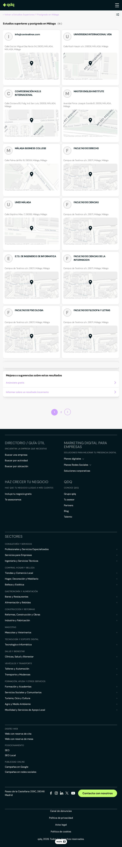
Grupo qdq (70, 493)
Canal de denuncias (61, 811)
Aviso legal (61, 824)
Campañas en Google (16, 766)
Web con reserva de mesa (19, 739)
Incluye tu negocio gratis (18, 493)
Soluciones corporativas (77, 470)
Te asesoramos (13, 499)
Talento (68, 516)
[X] (67, 793)
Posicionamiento (14, 745)
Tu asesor (69, 499)
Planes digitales (72, 458)
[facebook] (51, 793)
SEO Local (10, 755)
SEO (7, 750)
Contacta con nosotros (97, 793)
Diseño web (11, 728)
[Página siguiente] (67, 412)
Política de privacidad (61, 817)
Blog (66, 511)
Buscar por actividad (16, 460)
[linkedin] (61, 793)
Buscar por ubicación (16, 466)
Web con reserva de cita (18, 733)
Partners (68, 505)
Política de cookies (61, 831)
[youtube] (73, 794)
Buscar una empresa (16, 454)
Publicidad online (15, 761)
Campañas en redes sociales (20, 771)
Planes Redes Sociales (76, 464)
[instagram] (56, 793)
